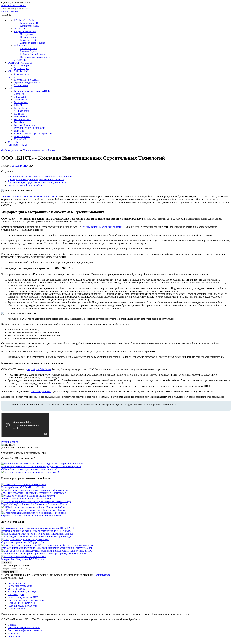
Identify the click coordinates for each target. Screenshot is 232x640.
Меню (7, 14)
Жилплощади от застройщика (39, 150)
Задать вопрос (10, 572)
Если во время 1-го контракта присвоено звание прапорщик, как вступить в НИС (45, 553)
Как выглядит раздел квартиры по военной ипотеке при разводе (36, 536)
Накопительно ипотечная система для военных (30, 196)
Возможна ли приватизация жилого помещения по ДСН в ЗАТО (36, 531)
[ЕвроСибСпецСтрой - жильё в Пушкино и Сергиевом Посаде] (36, 501)
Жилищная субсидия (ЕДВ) (22, 591)
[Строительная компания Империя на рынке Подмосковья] (33, 512)
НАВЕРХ (7, 562)
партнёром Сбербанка (39, 369)
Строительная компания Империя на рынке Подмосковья (32, 515)
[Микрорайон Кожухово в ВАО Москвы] (23, 556)
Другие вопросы (16, 588)
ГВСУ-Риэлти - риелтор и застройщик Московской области (33, 510)
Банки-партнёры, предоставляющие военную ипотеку (37, 182)
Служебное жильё (17, 608)
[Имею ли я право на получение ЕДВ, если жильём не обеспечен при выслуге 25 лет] (48, 545)
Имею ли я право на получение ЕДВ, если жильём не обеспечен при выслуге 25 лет (46, 548)
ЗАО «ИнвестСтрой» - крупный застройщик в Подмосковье (33, 493)
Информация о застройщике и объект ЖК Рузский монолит (40, 176)
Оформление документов (21, 603)
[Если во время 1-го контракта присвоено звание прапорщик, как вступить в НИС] (46, 550)
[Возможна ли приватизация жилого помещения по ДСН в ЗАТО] (37, 528)
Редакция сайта (19, 165)
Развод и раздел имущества (22, 605)
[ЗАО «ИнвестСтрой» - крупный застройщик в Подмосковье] (34, 490)
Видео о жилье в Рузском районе (25, 185)
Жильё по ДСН (16, 594)
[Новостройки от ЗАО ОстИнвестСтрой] (23, 484)
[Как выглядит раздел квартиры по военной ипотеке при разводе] (37, 533)
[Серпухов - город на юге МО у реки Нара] (25, 539)
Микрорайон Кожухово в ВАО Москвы (22, 559)
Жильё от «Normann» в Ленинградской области (26, 498)
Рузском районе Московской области (102, 227)
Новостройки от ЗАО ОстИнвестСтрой (22, 487)
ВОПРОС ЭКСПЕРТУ (13, 5)
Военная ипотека (17, 583)
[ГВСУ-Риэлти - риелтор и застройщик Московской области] (34, 507)
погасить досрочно (41, 391)
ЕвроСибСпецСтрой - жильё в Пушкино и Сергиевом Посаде (34, 504)
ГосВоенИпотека (10, 11)
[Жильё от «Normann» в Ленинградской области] (28, 495)
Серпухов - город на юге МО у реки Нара (23, 542)
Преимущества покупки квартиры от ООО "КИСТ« (36, 179)
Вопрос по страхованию (21, 586)
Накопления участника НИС (23, 597)
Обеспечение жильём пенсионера (26, 600)
